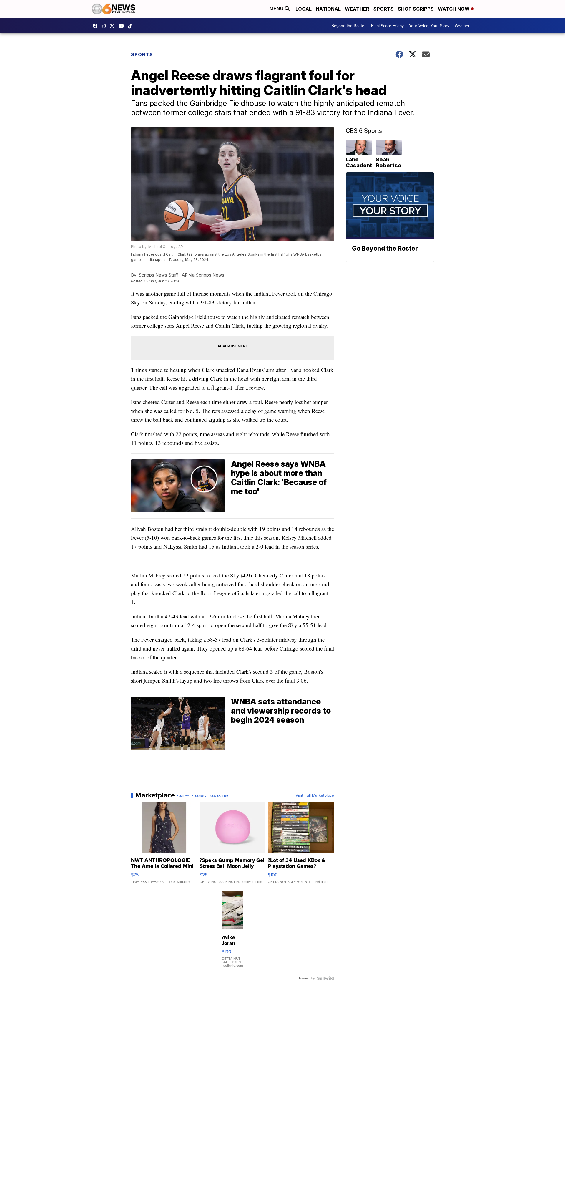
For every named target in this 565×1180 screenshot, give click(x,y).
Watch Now (454, 9)
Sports (383, 9)
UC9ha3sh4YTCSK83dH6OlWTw (123, 26)
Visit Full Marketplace (314, 795)
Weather (357, 9)
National (328, 9)
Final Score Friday (387, 26)
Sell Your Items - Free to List (202, 796)
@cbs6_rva (131, 26)
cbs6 (105, 26)
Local (303, 9)
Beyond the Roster (348, 26)
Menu (277, 8)
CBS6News (96, 26)
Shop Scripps (416, 9)
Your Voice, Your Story (429, 26)
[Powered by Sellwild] (325, 978)
